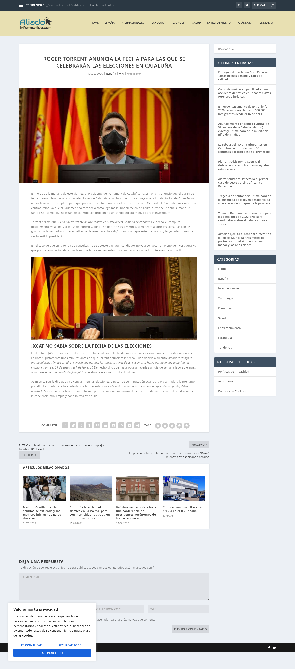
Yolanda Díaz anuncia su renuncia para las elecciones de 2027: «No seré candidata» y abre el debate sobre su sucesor (244, 218)
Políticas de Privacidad (233, 371)
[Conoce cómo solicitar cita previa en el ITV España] (184, 488)
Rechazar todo (70, 645)
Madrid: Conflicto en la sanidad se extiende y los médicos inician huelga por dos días (43, 512)
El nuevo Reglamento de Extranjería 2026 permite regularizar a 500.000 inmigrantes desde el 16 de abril (242, 110)
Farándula (244, 22)
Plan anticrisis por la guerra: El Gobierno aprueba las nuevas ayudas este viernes (243, 165)
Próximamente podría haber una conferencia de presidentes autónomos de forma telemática (137, 512)
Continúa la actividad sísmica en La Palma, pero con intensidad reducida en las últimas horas (90, 512)
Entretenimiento (219, 22)
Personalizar (31, 645)
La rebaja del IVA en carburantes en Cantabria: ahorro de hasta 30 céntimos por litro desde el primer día (244, 148)
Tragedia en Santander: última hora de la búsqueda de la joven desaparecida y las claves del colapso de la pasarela (244, 199)
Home (95, 22)
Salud (196, 22)
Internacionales (132, 22)
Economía (179, 22)
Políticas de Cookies (232, 391)
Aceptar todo (52, 653)
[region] (52, 632)
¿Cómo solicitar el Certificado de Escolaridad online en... (84, 5)
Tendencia (265, 22)
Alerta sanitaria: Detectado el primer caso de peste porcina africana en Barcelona (243, 182)
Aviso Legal (226, 381)
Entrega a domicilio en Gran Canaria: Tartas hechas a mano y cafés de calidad (243, 75)
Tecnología (158, 22)
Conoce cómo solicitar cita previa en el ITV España (182, 509)
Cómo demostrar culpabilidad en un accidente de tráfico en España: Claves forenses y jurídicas (244, 92)
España (110, 22)
